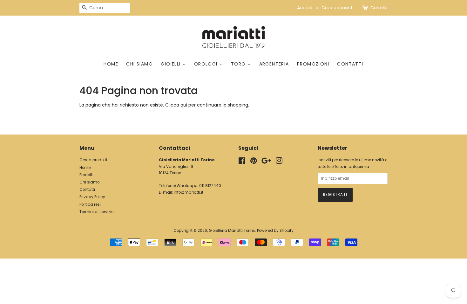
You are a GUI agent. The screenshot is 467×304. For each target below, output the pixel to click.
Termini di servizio (96, 211)
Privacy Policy (92, 196)
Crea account (337, 7)
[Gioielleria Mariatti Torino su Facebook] (242, 162)
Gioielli (171, 64)
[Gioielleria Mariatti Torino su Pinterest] (253, 162)
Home (111, 64)
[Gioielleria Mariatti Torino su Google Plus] (266, 162)
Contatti (350, 64)
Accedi (304, 7)
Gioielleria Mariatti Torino (232, 230)
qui (183, 105)
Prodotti (86, 174)
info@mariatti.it (188, 192)
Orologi (206, 64)
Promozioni (313, 64)
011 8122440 (210, 185)
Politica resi (90, 204)
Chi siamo (139, 64)
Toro (239, 64)
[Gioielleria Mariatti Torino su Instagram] (278, 162)
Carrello (379, 7)
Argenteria (274, 64)
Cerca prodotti (93, 159)
